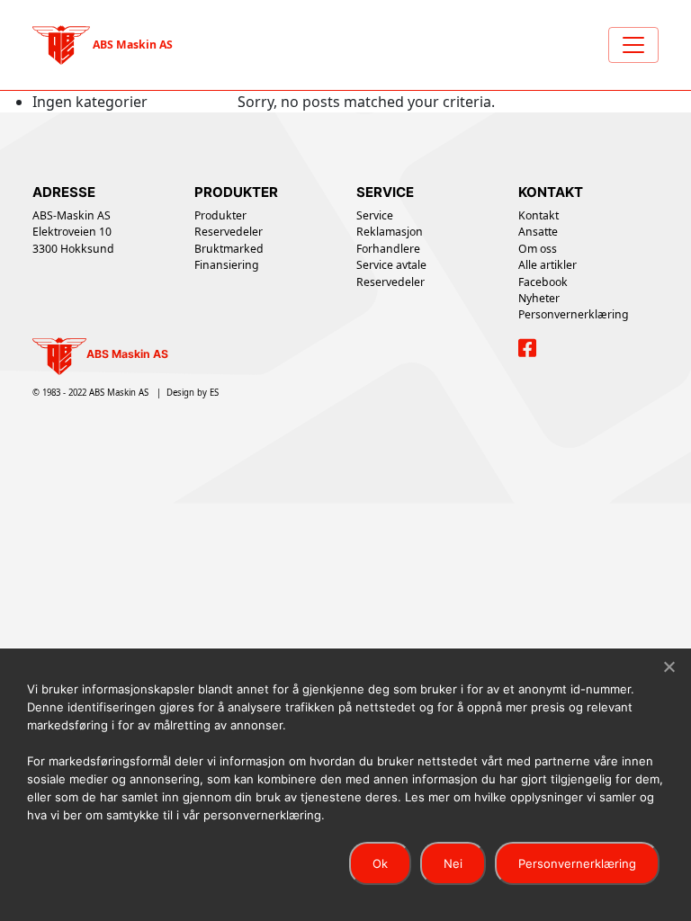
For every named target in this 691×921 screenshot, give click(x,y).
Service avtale (391, 265)
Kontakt (538, 215)
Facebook (543, 282)
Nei (453, 863)
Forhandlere (388, 248)
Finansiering (226, 265)
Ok (380, 863)
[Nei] (669, 666)
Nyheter (539, 298)
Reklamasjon (389, 231)
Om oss (537, 248)
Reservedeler (228, 231)
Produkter (220, 215)
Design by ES (192, 392)
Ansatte (538, 231)
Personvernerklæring (573, 314)
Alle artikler (547, 265)
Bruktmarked (229, 248)
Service (374, 215)
